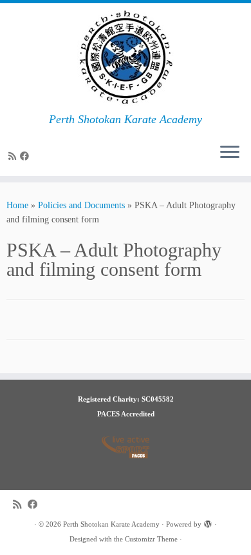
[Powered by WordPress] (207, 522)
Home (17, 205)
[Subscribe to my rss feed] (14, 156)
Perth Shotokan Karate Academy (111, 524)
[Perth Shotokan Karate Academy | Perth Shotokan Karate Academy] (125, 58)
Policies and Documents (81, 205)
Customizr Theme (151, 539)
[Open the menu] (229, 152)
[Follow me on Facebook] (26, 156)
